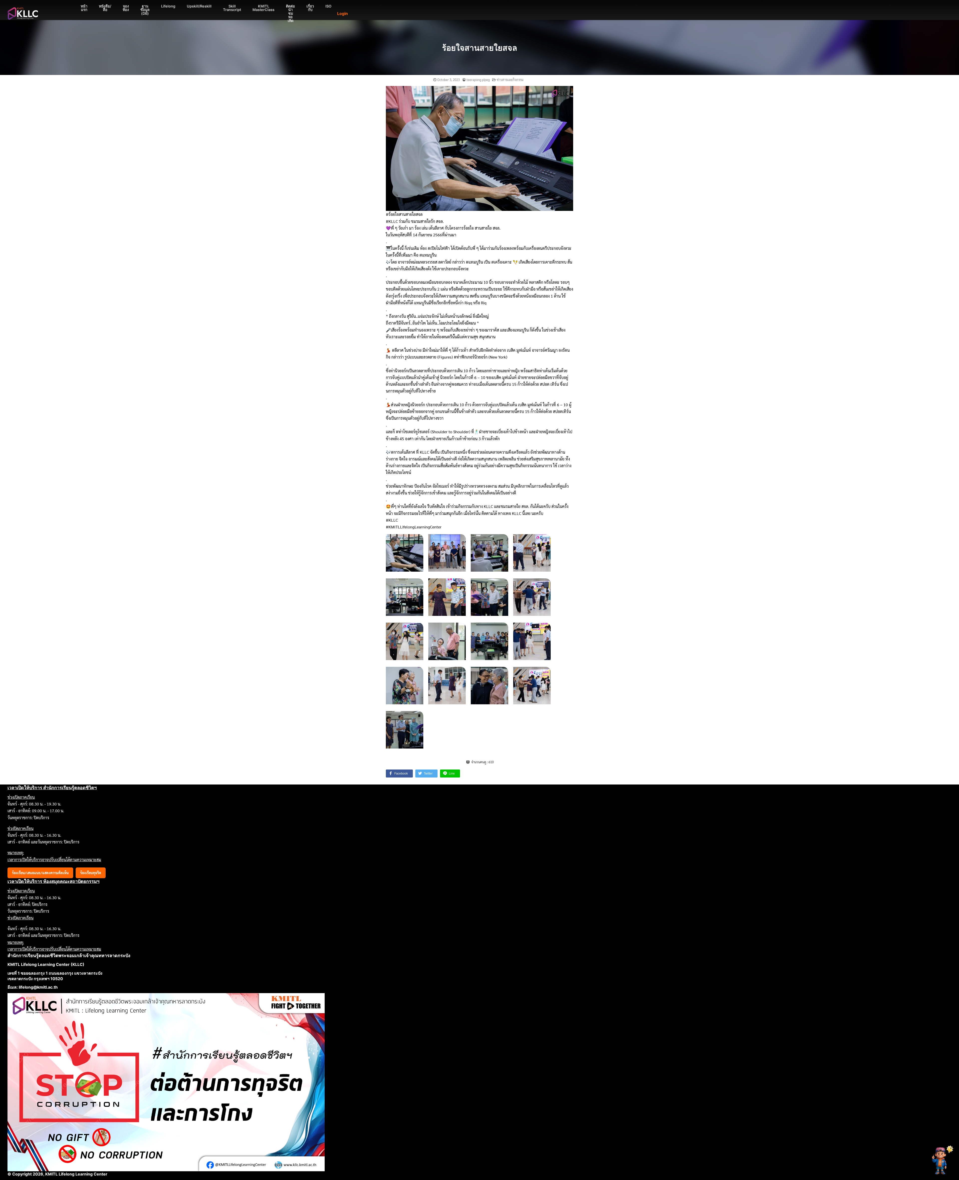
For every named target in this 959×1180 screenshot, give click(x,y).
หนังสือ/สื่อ (105, 8)
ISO (328, 6)
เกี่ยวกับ (310, 8)
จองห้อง (126, 8)
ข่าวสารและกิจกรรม (510, 79)
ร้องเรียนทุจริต (90, 872)
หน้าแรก (84, 8)
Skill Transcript (232, 8)
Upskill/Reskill (199, 6)
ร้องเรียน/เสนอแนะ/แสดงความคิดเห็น (40, 872)
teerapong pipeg (478, 79)
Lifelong (168, 6)
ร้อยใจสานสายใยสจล (479, 48)
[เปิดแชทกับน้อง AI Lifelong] (941, 1161)
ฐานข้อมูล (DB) (145, 9)
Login (342, 13)
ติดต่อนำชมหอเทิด (290, 13)
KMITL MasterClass (263, 8)
